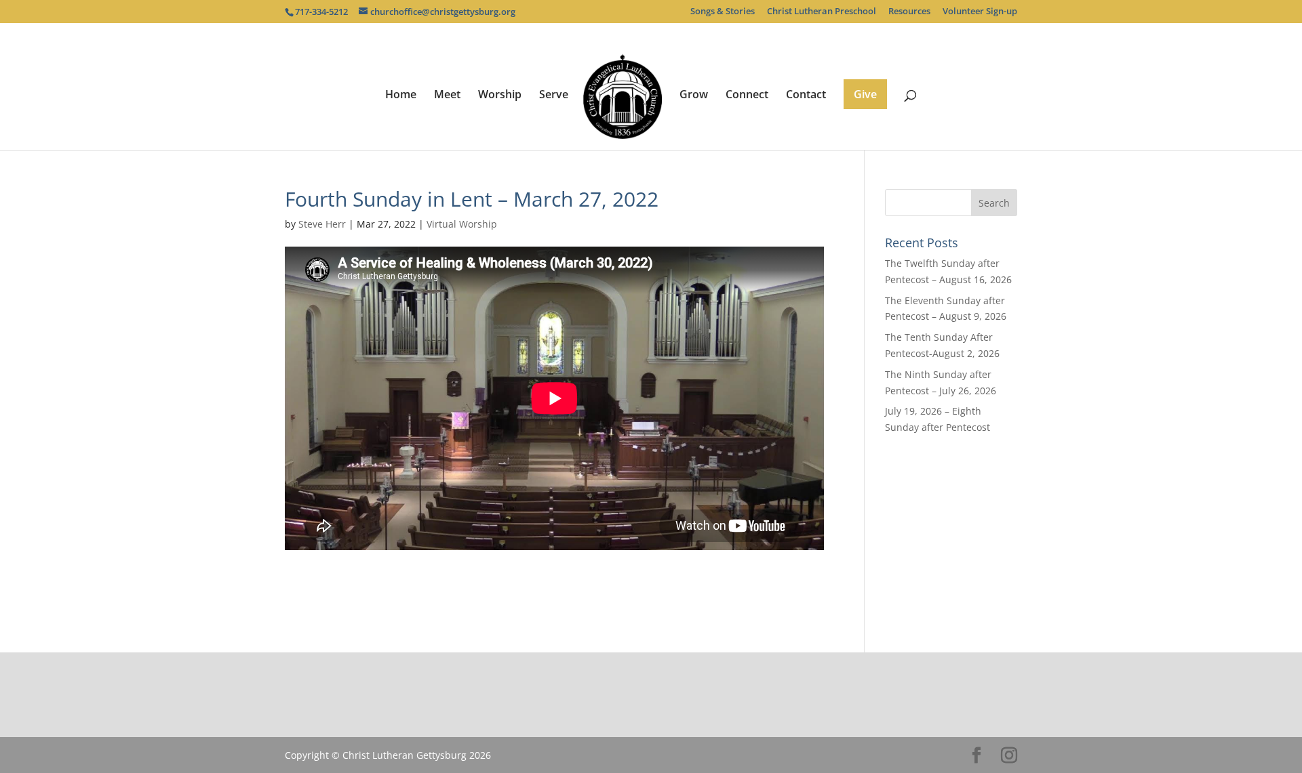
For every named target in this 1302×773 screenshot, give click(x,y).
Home (400, 95)
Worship (499, 95)
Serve (553, 95)
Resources (909, 12)
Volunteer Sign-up (980, 12)
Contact (806, 95)
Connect (747, 95)
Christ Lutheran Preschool (821, 12)
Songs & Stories (722, 12)
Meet (447, 95)
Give (865, 94)
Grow (693, 95)
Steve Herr (322, 223)
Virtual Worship (462, 223)
